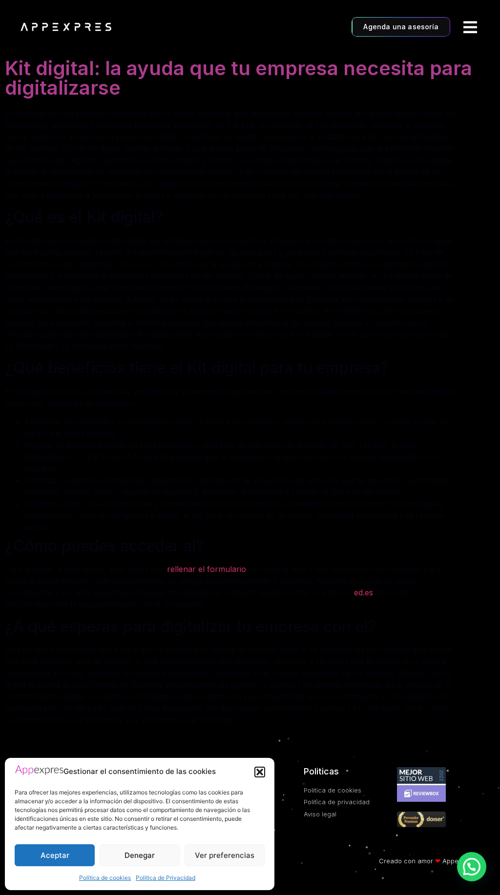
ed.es (363, 592)
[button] (260, 772)
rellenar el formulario (206, 569)
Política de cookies (105, 877)
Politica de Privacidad (165, 877)
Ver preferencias (224, 855)
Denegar (140, 855)
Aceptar (55, 855)
